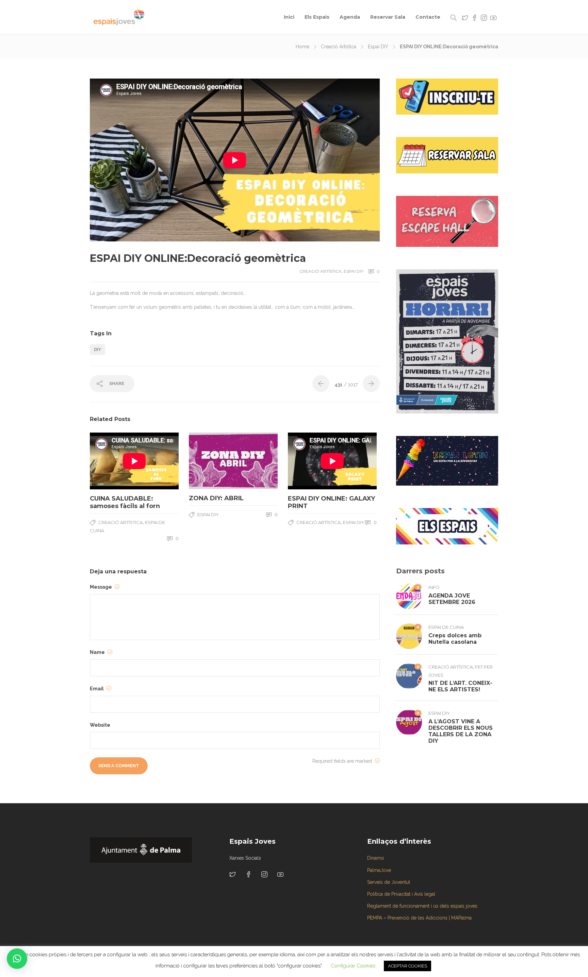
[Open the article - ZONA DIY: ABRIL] (211, 461)
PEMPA (374, 918)
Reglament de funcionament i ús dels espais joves (422, 906)
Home (302, 46)
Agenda (350, 17)
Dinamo (375, 858)
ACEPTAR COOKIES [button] (407, 965)
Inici (289, 17)
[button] (17, 958)
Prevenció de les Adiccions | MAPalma (430, 918)
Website (100, 725)
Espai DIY (378, 46)
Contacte (427, 17)
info (434, 587)
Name (98, 652)
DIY (97, 349)
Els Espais (317, 17)
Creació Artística (338, 46)
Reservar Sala (387, 17)
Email (97, 688)
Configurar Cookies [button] (353, 966)
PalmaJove (379, 870)
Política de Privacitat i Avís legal (401, 894)
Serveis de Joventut (388, 882)
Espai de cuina (446, 627)
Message (101, 587)
